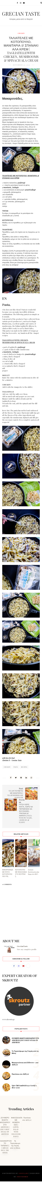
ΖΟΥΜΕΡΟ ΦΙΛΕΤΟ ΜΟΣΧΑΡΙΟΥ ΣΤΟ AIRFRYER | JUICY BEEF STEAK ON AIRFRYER (25, 1040)
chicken (21, 33)
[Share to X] (16, 777)
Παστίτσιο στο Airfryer (20, 1074)
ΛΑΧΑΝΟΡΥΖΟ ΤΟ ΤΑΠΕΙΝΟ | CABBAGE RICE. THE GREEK (6, 1147)
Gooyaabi (23, 1173)
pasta (16, 767)
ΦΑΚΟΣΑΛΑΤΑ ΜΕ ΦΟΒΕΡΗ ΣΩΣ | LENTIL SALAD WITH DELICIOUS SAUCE (16, 1127)
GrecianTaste (22, 946)
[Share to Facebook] (11, 777)
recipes (24, 767)
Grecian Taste (21, 13)
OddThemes (22, 1177)
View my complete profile (27, 949)
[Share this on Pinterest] (21, 777)
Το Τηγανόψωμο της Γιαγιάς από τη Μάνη (15, 1144)
